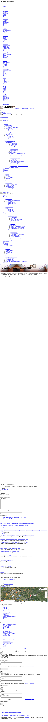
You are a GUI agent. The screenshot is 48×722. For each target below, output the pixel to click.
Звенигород (5, 33)
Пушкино (5, 74)
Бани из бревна (11, 136)
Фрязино (5, 88)
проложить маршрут (6, 586)
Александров (6, 8)
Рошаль (4, 79)
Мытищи (5, 61)
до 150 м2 (5, 608)
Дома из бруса (9, 128)
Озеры (4, 67)
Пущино (5, 75)
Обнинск (5, 64)
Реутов (4, 78)
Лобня (4, 53)
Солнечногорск (6, 83)
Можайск (5, 58)
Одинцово (5, 65)
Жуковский (5, 31)
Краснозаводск (6, 47)
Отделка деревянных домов (9, 633)
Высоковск (5, 19)
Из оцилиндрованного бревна (9, 616)
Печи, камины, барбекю (15, 163)
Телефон (2, 496)
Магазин (5, 182)
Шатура (4, 94)
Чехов (4, 92)
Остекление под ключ (12, 143)
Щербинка (5, 96)
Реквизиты (8, 176)
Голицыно (5, 20)
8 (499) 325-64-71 (4, 117)
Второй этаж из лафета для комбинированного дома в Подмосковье (14, 542)
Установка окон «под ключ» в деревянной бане (17, 518)
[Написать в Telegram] (0, 491)
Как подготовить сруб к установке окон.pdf (11, 712)
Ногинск (5, 63)
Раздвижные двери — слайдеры (17, 155)
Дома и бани (5, 124)
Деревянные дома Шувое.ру (6, 560)
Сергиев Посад (6, 81)
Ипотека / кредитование (8, 642)
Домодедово (5, 25)
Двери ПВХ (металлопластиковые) (17, 153)
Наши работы (7, 264)
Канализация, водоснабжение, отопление (19, 166)
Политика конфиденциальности (7, 648)
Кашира (4, 38)
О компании (5, 171)
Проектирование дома (10, 141)
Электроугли (5, 99)
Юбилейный (5, 100)
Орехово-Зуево (6, 69)
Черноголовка (6, 91)
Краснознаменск (6, 48)
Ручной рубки (6, 615)
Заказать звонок (3, 109)
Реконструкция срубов (13, 167)
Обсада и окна (6, 168)
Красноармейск (6, 45)
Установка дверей (12, 152)
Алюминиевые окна (14, 147)
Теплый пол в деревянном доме (17, 161)
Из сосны (5, 619)
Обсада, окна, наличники (15, 264)
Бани (7, 135)
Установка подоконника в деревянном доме (9, 551)
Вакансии (8, 178)
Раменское (5, 76)
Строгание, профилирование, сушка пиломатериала (17, 188)
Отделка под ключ (12, 157)
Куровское (5, 50)
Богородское (5, 13)
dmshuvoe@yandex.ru (6, 113)
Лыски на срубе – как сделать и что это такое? (10, 548)
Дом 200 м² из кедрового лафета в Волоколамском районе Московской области (17, 535)
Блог (7, 180)
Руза (4, 80)
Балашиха (5, 12)
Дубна (4, 28)
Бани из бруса (11, 137)
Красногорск (5, 46)
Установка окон (13, 144)
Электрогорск (6, 97)
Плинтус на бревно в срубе (11, 184)
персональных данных (29, 510)
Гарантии (5, 645)
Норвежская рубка (7, 625)
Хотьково (5, 90)
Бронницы (5, 14)
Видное (4, 15)
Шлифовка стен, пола (15, 158)
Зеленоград (5, 34)
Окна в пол (12, 151)
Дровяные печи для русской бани (17, 164)
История (7, 175)
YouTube (2, 572)
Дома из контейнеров (7, 632)
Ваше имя (2, 493)
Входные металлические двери (17, 154)
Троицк (4, 87)
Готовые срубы (9, 183)
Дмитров (5, 23)
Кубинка (5, 49)
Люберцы (5, 57)
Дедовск (5, 21)
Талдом (4, 86)
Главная (4, 122)
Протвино (5, 73)
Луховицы (5, 55)
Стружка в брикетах (10, 185)
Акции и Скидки (9, 172)
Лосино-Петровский (7, 54)
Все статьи (2, 545)
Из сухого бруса (11, 129)
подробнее (26, 717)
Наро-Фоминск (6, 62)
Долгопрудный (6, 24)
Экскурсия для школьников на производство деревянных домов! (14, 539)
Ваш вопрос (3, 498)
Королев (5, 42)
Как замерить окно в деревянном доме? (8, 555)
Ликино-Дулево (6, 52)
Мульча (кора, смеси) (10, 186)
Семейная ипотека (7, 643)
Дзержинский (6, 22)
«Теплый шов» (13, 159)
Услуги (4, 139)
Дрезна (4, 27)
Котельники (5, 44)
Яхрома (4, 101)
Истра (4, 37)
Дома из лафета (9, 125)
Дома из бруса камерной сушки (9, 628)
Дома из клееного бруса (8, 629)
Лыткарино (5, 56)
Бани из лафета (11, 138)
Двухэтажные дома (7, 612)
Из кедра (5, 617)
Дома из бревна (9, 126)
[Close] (1, 653)
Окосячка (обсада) (7, 634)
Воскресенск (5, 17)
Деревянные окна (14, 150)
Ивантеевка (5, 36)
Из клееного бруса (12, 130)
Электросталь (6, 98)
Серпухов (5, 82)
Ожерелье (5, 66)
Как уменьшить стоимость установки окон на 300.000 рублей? (15, 715)
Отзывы (7, 174)
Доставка (5, 644)
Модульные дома (9, 134)
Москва (4, 6)
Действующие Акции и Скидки (10, 639)
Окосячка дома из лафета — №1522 (15, 517)
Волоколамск (6, 16)
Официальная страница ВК (6, 566)
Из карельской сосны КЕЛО (14, 127)
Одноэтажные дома (7, 610)
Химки (4, 89)
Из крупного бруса (12, 132)
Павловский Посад (7, 70)
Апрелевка (5, 11)
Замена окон (13, 145)
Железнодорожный (7, 30)
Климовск (5, 39)
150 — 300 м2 (6, 609)
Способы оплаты (9, 177)
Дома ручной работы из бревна (9, 624)
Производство (9, 179)
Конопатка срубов (14, 160)
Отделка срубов (9, 142)
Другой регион (6, 104)
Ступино (5, 84)
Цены (4, 169)
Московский (5, 59)
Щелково (5, 95)
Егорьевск (5, 29)
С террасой (5, 614)
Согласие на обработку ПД (20, 648)
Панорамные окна (14, 149)
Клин (4, 40)
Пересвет (5, 71)
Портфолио (5, 170)
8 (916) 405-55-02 (4, 115)
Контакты (5, 189)
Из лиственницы (6, 618)
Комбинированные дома (11, 133)
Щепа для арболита (10, 187)
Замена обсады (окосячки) (16, 146)
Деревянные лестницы (15, 162)
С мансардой (5, 613)
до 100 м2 (5, 607)
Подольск (5, 72)
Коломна (5, 41)
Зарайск (4, 32)
